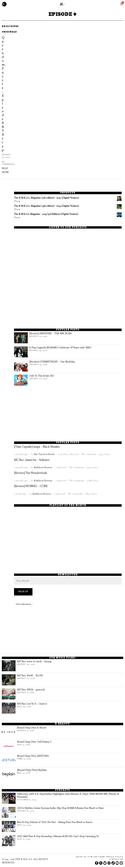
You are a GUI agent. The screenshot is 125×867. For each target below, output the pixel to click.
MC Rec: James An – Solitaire (32, 460)
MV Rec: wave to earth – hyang (34, 661)
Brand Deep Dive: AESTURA (33, 756)
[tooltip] (96, 863)
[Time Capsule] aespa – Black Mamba (37, 446)
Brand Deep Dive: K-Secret (31, 728)
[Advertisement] (68, 300)
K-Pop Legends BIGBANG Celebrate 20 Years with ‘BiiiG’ (60, 348)
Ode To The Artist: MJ (41, 376)
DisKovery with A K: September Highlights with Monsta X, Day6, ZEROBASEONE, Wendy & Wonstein (68, 795)
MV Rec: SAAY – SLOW (30, 675)
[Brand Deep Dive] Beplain (32, 770)
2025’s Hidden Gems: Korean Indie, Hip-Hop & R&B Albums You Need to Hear (60, 808)
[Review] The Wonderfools (30, 473)
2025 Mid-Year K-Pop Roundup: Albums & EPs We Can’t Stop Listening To (58, 836)
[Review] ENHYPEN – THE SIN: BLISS (50, 333)
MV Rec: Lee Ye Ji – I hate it (32, 704)
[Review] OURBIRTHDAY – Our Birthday (52, 362)
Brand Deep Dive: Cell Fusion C (34, 742)
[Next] (14, 99)
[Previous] (5, 99)
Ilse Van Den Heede (44, 454)
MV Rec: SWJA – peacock (31, 690)
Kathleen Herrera (43, 467)
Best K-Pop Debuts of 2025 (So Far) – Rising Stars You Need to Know (54, 822)
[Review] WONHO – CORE (31, 486)
